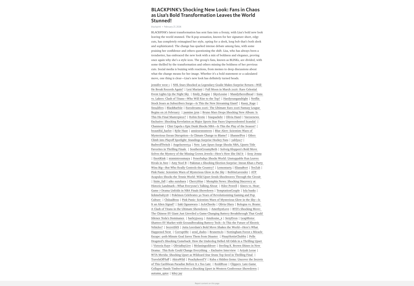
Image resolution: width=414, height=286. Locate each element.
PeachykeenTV (197, 259)
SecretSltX (172, 227)
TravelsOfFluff (160, 259)
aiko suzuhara (177, 181)
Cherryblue (196, 181)
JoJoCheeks (208, 204)
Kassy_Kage (248, 103)
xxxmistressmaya (179, 158)
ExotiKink (159, 158)
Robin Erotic (197, 117)
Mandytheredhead (241, 94)
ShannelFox (237, 135)
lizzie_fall (159, 181)
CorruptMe (182, 232)
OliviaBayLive (182, 245)
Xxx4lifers (157, 108)
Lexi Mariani (194, 89)
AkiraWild (178, 259)
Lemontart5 (224, 167)
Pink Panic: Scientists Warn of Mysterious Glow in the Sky (187, 172)
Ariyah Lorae (248, 250)
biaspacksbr (215, 117)
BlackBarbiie (175, 108)
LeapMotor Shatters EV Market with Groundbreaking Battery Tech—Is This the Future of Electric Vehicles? (205, 222)
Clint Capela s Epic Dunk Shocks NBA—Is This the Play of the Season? (211, 126)
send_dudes (199, 232)
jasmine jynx (191, 112)
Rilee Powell (229, 186)
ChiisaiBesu (171, 199)
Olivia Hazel (233, 117)
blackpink (156, 26)
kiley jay (177, 273)
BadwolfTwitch (160, 144)
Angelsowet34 (182, 144)
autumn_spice (160, 273)
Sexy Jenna (254, 153)
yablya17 (236, 140)
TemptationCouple (228, 190)
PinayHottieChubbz (234, 236)
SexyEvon (231, 218)
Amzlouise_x (214, 218)
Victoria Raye (161, 245)
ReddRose (221, 264)
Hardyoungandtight (235, 98)
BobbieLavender (238, 172)
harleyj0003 (195, 218)
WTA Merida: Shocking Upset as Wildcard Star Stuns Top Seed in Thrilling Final (202, 255)
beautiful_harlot (161, 130)
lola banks (249, 190)
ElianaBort (241, 167)
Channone (157, 126)
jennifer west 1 (160, 85)
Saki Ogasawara (188, 204)
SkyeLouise (220, 94)
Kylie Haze (181, 130)
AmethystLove (220, 209)
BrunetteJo (216, 232)
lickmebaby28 (160, 195)
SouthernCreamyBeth (203, 149)
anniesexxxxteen (201, 130)
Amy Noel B (179, 163)
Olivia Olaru (226, 204)
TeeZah (255, 167)
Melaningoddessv (205, 245)
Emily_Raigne (201, 94)
